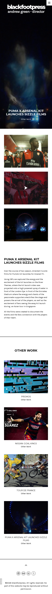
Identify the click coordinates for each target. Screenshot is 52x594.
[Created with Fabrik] (1, 581)
